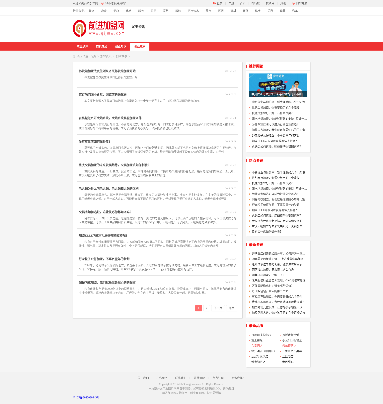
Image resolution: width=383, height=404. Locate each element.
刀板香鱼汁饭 (290, 335)
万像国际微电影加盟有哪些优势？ (273, 285)
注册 (231, 3)
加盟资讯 (106, 56)
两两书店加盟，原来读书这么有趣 (273, 269)
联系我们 (180, 378)
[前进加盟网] (98, 28)
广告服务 (162, 378)
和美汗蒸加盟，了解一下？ (268, 275)
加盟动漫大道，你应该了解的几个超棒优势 (278, 312)
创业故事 (139, 46)
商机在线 (101, 46)
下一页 (218, 308)
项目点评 (82, 46)
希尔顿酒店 (289, 345)
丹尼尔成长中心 (261, 335)
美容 (270, 10)
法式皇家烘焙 (259, 356)
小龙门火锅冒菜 (292, 340)
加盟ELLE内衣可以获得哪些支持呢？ (104, 235)
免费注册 (218, 378)
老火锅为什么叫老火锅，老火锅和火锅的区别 (109, 188)
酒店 (116, 10)
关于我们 (143, 378)
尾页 (231, 308)
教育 (104, 10)
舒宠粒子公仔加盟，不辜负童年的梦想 (104, 259)
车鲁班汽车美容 (292, 351)
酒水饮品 (193, 10)
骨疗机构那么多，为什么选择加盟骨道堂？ (278, 301)
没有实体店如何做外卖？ (95, 141)
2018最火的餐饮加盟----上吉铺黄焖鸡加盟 (277, 258)
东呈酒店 (257, 345)
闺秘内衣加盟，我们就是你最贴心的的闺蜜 (107, 282)
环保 (245, 10)
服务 (141, 10)
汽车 (295, 10)
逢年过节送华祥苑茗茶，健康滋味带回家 (277, 264)
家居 (153, 10)
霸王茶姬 (257, 340)
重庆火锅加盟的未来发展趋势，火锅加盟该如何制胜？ (115, 165)
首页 (243, 3)
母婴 (282, 10)
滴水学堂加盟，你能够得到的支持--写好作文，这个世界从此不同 (279, 118)
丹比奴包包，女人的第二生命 (270, 291)
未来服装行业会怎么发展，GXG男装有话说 (278, 280)
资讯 (283, 3)
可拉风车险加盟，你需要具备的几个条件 (277, 296)
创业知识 (120, 46)
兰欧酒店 (287, 356)
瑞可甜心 (287, 361)
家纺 (166, 10)
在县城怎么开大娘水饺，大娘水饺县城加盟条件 (110, 118)
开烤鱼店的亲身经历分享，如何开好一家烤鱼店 (279, 253)
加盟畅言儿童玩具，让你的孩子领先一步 (277, 307)
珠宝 (258, 10)
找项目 (270, 3)
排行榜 (256, 3)
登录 (219, 3)
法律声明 (199, 378)
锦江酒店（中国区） (263, 351)
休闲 (128, 10)
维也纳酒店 (258, 361)
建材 (233, 10)
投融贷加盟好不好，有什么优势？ (273, 113)
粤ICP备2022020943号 (86, 397)
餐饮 (91, 10)
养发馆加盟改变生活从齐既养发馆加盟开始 (107, 71)
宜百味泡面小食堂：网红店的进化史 (103, 94)
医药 (221, 10)
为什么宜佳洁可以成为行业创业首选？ (275, 124)
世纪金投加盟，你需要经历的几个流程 (275, 107)
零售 (208, 10)
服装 (178, 10)
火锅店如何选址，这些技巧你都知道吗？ (106, 212)
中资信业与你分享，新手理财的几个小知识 (278, 102)
